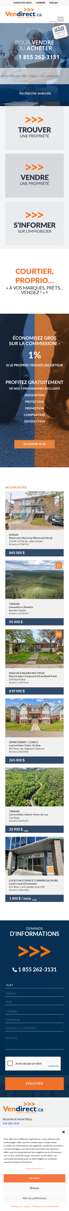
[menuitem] (22, 3)
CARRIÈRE (40, 3)
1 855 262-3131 (34, 57)
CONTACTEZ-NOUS (22, 3)
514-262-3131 (11, 1123)
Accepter (34, 1178)
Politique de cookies (20, 1206)
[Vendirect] (28, 13)
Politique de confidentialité (45, 1206)
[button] (63, 1132)
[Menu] (59, 13)
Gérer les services (34, 1168)
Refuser (34, 1188)
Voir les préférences (34, 1198)
